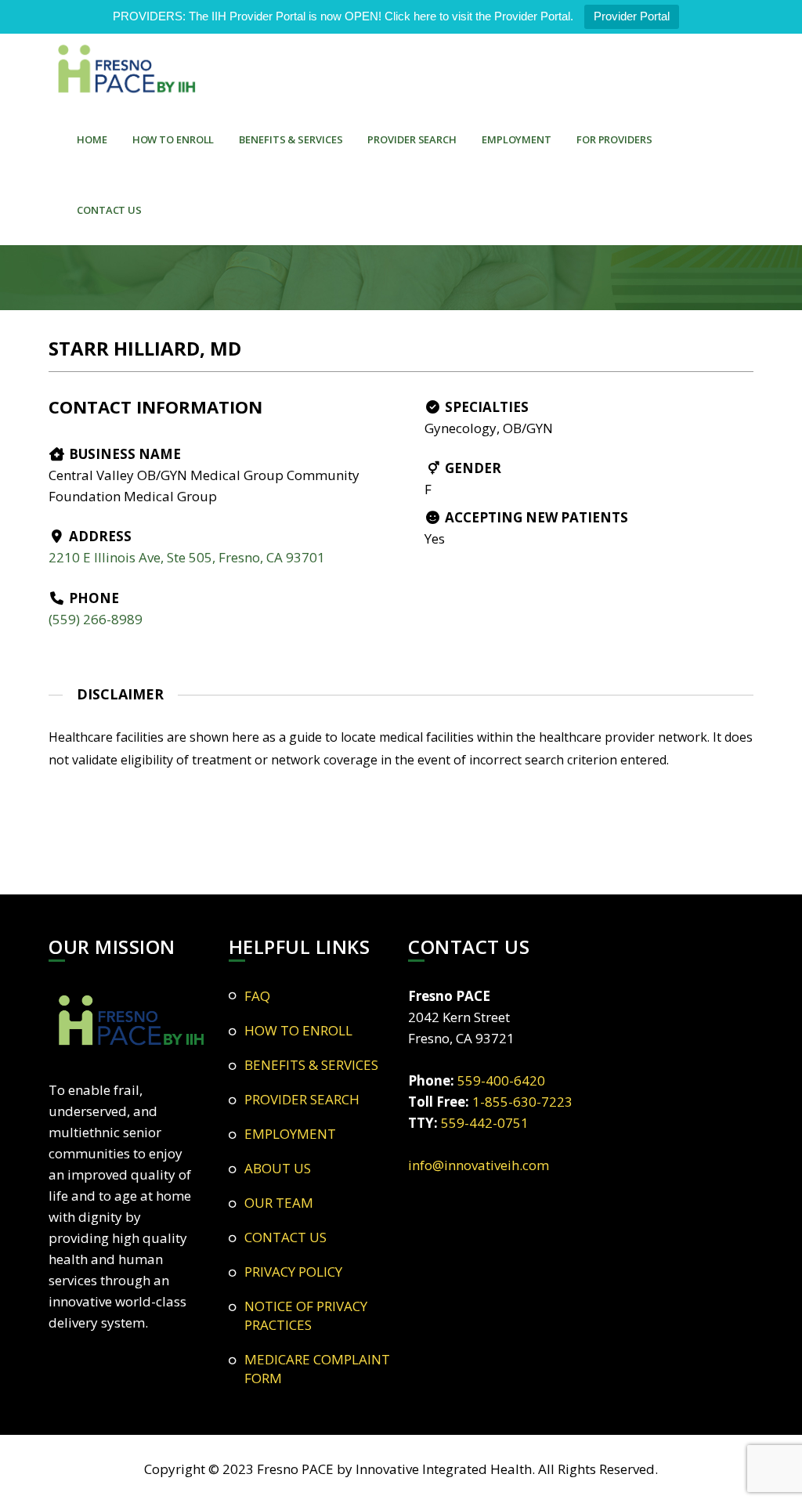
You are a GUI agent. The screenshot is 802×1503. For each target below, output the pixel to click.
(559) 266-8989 (96, 619)
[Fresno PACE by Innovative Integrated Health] (127, 69)
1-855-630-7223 (522, 1102)
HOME (92, 139)
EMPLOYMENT (516, 139)
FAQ (257, 996)
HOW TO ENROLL (173, 139)
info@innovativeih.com (478, 1165)
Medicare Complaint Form (317, 1368)
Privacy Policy (293, 1272)
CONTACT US (109, 210)
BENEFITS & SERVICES (290, 139)
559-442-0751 (485, 1123)
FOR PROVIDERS (614, 139)
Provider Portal (632, 16)
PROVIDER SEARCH (412, 139)
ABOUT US (277, 1168)
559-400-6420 (501, 1080)
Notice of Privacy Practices (305, 1315)
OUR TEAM (278, 1203)
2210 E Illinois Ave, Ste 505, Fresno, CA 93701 (187, 557)
